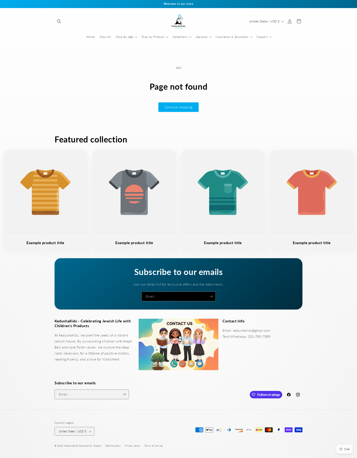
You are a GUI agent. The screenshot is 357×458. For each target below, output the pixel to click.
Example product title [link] (45, 242)
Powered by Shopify (90, 446)
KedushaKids (71, 446)
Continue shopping (178, 107)
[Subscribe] (210, 296)
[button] (59, 21)
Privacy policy (132, 445)
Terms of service (153, 445)
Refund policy (113, 445)
